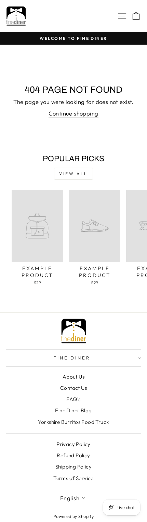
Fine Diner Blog (73, 410)
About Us (73, 376)
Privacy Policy (73, 444)
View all (73, 173)
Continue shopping (73, 113)
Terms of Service (73, 478)
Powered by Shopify (73, 516)
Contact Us (73, 388)
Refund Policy (73, 455)
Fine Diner (72, 357)
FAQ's (73, 399)
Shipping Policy (73, 466)
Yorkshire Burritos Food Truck (73, 422)
